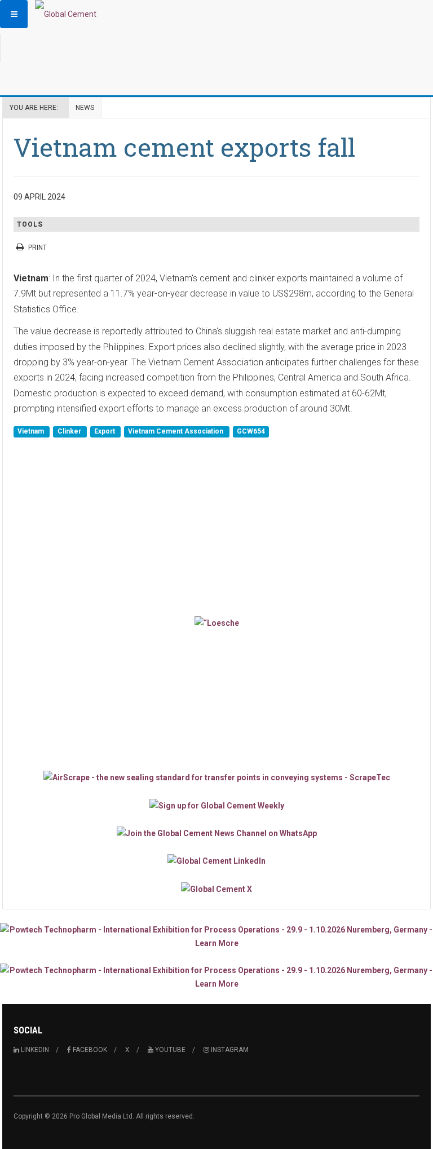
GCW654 (251, 432)
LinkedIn (34, 1050)
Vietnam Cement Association (176, 432)
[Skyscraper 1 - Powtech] (216, 936)
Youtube (169, 1050)
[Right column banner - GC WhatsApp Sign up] (216, 833)
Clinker (70, 432)
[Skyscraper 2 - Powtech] (216, 977)
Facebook (89, 1050)
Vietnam (31, 432)
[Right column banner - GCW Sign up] (216, 805)
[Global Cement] (65, 14)
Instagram (229, 1050)
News (85, 108)
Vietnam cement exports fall (184, 146)
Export (105, 432)
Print (37, 247)
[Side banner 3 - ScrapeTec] (216, 777)
